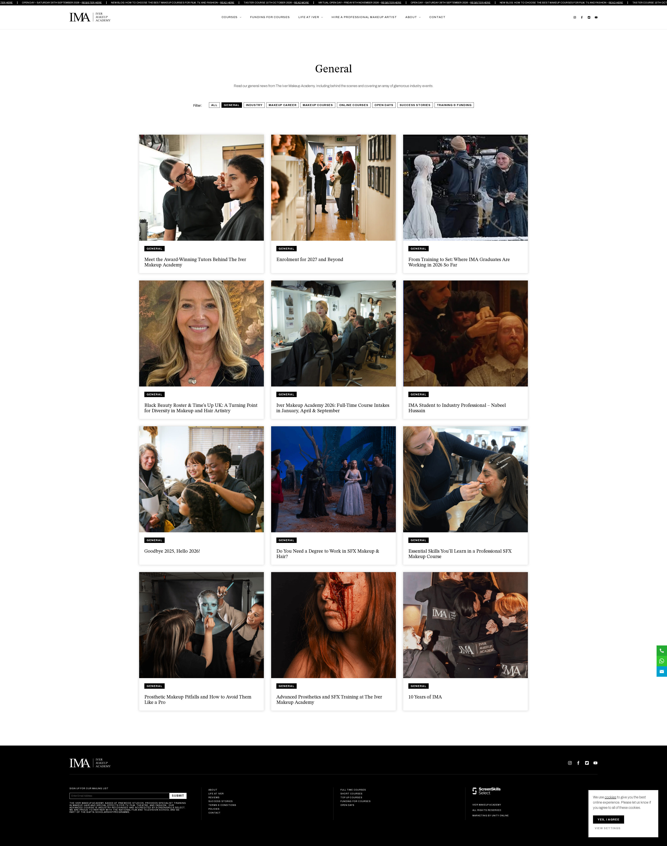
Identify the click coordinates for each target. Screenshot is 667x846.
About (212, 790)
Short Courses (351, 793)
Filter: (197, 105)
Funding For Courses (355, 801)
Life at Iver (216, 793)
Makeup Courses (318, 105)
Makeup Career (283, 105)
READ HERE (219, 2)
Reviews (214, 797)
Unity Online (500, 815)
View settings (608, 828)
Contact (214, 813)
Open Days (383, 105)
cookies (610, 797)
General (232, 105)
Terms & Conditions (222, 805)
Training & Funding (454, 105)
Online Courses (353, 105)
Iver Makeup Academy (90, 17)
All (214, 105)
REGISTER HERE (83, 2)
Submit (178, 795)
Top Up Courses (351, 797)
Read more (293, 2)
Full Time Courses (353, 790)
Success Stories (415, 105)
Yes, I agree (608, 819)
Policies (214, 809)
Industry (254, 105)
